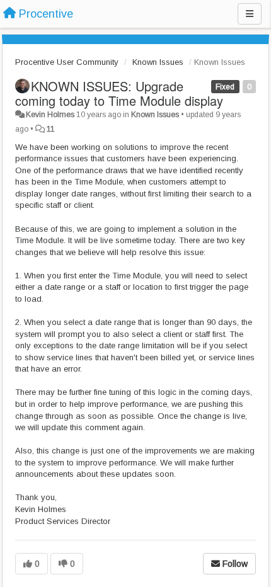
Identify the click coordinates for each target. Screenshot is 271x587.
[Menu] (250, 14)
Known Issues (157, 62)
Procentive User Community (66, 62)
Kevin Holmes (50, 114)
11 (51, 129)
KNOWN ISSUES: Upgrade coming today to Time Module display (119, 93)
